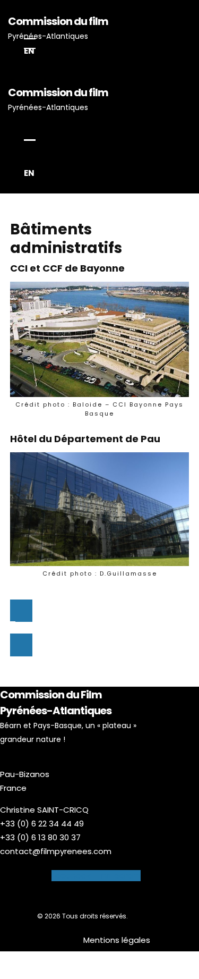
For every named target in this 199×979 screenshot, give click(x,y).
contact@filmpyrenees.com (55, 851)
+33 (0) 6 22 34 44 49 (42, 823)
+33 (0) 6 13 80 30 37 (40, 837)
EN (29, 50)
